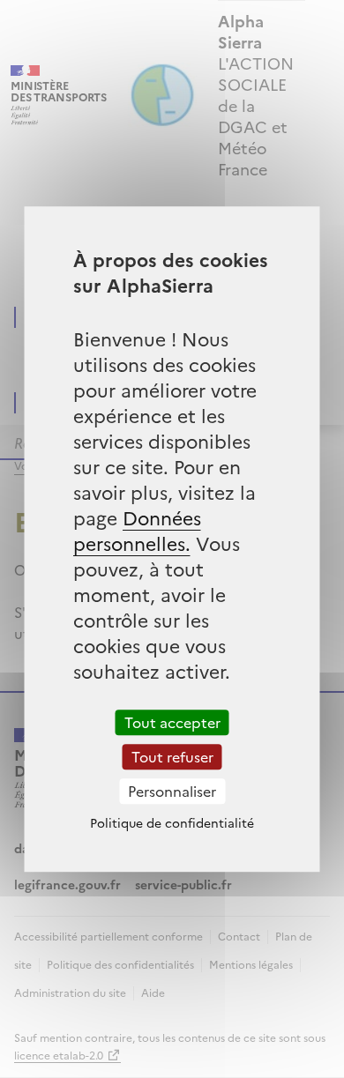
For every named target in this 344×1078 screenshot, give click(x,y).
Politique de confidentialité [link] (172, 822)
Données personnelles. (137, 529)
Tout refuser (172, 756)
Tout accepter (172, 722)
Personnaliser (172, 790)
